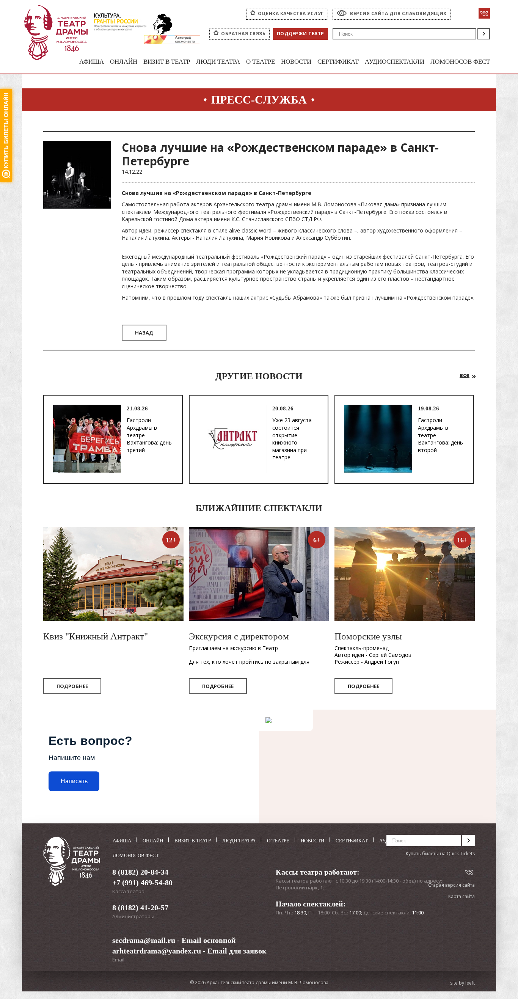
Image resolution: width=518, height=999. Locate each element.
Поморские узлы (368, 636)
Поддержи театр (300, 33)
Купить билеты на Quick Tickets (440, 853)
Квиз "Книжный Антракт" (95, 636)
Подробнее (72, 686)
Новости (296, 61)
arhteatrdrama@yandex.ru (156, 951)
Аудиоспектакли (394, 61)
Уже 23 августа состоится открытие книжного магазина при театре (292, 438)
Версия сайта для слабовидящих (398, 13)
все (464, 375)
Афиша (91, 61)
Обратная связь (243, 33)
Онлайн (123, 61)
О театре (260, 61)
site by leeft (462, 983)
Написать (74, 781)
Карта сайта (461, 896)
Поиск (483, 33)
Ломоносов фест (460, 61)
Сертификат (338, 61)
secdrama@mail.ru (143, 940)
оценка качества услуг (291, 13)
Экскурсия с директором (239, 636)
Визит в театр (166, 61)
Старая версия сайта (451, 885)
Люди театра (218, 61)
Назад (144, 332)
